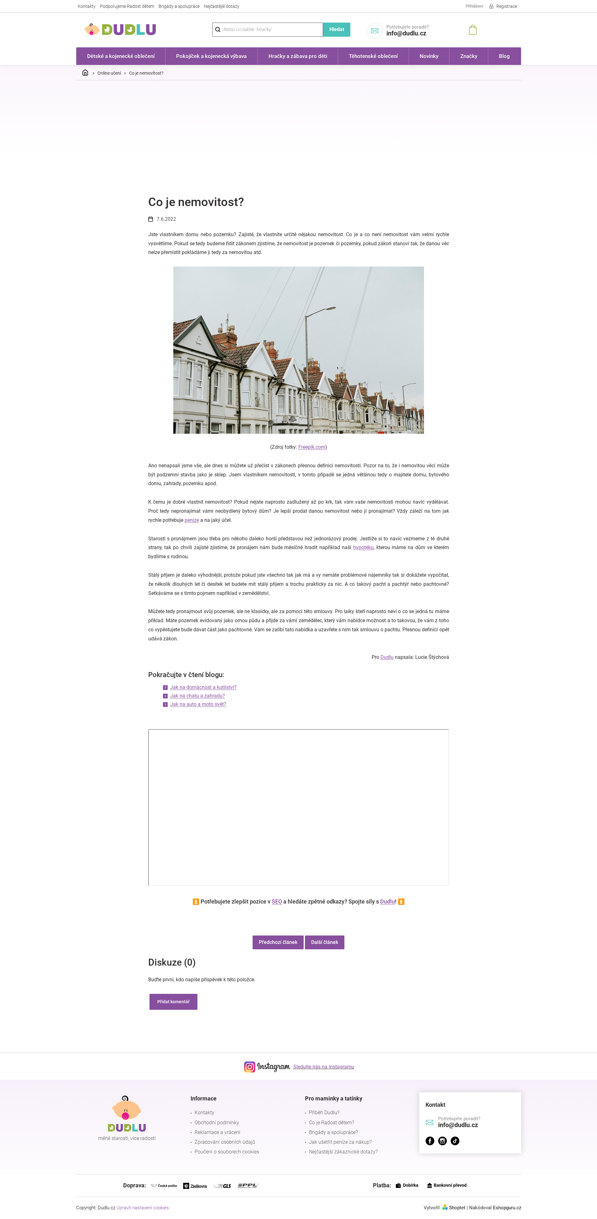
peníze (192, 520)
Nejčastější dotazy (221, 6)
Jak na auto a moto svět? (198, 704)
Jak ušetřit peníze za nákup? (340, 1142)
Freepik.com (311, 447)
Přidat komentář (173, 1001)
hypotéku (363, 547)
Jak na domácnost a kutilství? (203, 687)
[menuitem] (120, 56)
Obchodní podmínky (217, 1123)
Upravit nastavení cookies (143, 1208)
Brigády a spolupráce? (333, 1132)
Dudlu (387, 657)
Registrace (506, 6)
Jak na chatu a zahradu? (197, 696)
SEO (277, 901)
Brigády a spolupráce (179, 6)
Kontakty (87, 6)
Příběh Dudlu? (324, 1113)
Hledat (336, 29)
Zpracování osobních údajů (225, 1142)
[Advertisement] (299, 132)
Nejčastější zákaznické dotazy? (343, 1152)
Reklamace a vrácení (217, 1132)
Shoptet (457, 1208)
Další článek (324, 942)
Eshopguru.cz (507, 1208)
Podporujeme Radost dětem (127, 6)
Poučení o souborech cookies (227, 1152)
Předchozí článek (278, 942)
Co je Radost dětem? (331, 1123)
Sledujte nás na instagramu (323, 1067)
